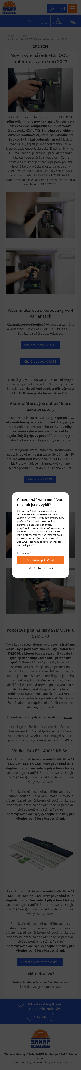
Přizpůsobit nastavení (40, 568)
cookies (31, 514)
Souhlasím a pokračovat (40, 560)
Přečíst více (23, 553)
